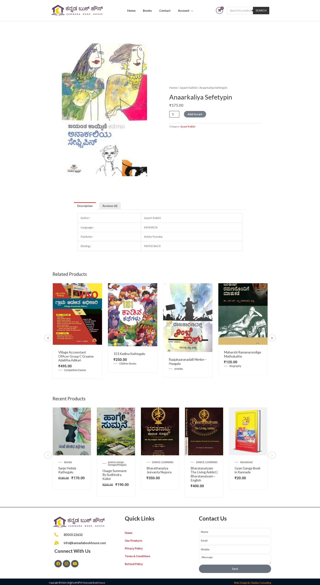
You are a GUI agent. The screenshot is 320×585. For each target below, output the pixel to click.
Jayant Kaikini (188, 87)
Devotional (246, 462)
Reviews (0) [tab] (110, 205)
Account (183, 10)
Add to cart (195, 114)
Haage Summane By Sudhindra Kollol (114, 475)
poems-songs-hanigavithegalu (117, 463)
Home (131, 10)
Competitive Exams (75, 370)
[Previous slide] (48, 338)
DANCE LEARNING (163, 462)
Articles (178, 369)
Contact (165, 10)
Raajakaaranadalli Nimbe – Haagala (187, 361)
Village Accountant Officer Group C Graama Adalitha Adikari (76, 356)
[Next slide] (272, 338)
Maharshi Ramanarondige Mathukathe (242, 354)
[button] (141, 49)
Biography (235, 366)
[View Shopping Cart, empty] (219, 10)
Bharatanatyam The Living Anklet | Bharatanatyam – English (204, 474)
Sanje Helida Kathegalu (67, 470)
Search (261, 10)
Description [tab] (85, 205)
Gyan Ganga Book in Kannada (247, 470)
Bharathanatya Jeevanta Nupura (158, 470)
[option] (77, 331)
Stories (68, 462)
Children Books (127, 363)
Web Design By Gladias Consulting (252, 582)
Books (147, 10)
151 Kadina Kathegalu (129, 354)
